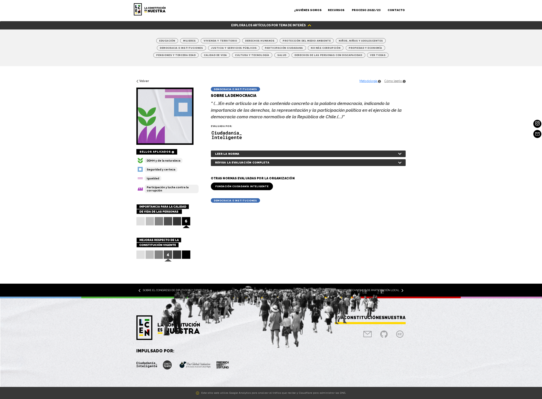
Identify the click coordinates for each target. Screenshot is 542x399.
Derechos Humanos (260, 40)
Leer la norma (227, 153)
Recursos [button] (336, 10)
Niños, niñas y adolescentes (361, 40)
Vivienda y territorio (220, 40)
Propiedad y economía (365, 47)
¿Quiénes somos (308, 10)
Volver (144, 81)
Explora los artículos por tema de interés (268, 25)
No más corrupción (325, 47)
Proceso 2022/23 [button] (367, 10)
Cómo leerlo (393, 81)
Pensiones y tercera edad (176, 55)
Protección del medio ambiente (307, 40)
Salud (281, 55)
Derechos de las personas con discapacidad (328, 55)
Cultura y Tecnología (252, 55)
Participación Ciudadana (284, 47)
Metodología (368, 81)
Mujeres (189, 40)
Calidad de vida (215, 55)
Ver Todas (378, 55)
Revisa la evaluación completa (242, 162)
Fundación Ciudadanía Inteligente (241, 186)
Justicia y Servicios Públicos (234, 47)
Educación (167, 40)
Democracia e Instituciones (181, 47)
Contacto (396, 10)
